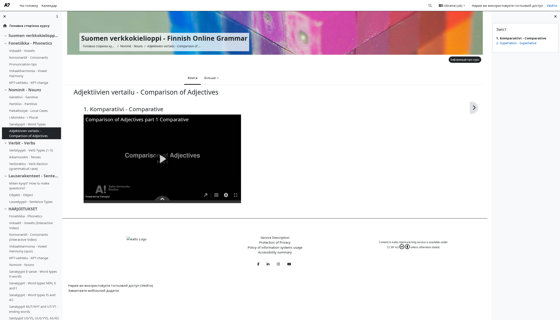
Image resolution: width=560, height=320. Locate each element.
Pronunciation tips (23, 64)
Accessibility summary (275, 252)
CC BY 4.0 (393, 247)
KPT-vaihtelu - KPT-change (28, 82)
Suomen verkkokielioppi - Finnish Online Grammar (34, 35)
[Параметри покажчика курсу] (57, 16)
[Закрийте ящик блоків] (555, 16)
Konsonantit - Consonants (28, 57)
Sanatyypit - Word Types (27, 124)
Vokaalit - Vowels (22, 50)
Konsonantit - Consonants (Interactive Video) (28, 237)
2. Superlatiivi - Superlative (516, 43)
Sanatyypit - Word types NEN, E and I (32, 285)
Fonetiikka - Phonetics (30, 43)
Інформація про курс (465, 60)
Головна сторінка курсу (29, 25)
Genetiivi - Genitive (23, 97)
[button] (430, 5)
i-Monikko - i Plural (23, 117)
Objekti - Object (21, 195)
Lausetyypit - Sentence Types (30, 201)
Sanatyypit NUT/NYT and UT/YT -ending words (33, 309)
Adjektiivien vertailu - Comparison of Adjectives (28, 133)
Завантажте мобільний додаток (93, 290)
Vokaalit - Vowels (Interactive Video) (31, 225)
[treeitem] (31, 35)
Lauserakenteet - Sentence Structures (34, 175)
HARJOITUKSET (23, 208)
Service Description (275, 237)
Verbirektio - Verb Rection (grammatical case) (28, 166)
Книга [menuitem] (192, 78)
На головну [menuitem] (29, 5)
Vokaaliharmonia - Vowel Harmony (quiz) (28, 248)
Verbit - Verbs (22, 143)
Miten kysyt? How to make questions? (29, 185)
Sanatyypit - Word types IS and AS (32, 297)
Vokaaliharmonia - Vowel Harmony (28, 73)
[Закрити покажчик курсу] (4, 16)
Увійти (552, 5)
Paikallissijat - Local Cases (28, 110)
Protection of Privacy (274, 242)
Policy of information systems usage (275, 247)
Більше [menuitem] (210, 78)
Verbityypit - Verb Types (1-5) (31, 150)
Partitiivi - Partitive (23, 104)
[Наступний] (474, 108)
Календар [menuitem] (49, 5)
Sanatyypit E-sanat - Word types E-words (33, 274)
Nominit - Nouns (25, 89)
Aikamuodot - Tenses (25, 157)
